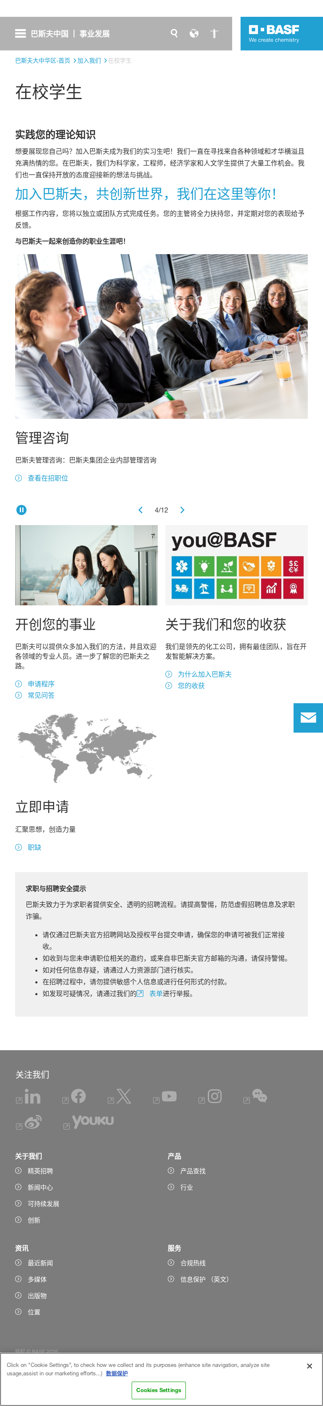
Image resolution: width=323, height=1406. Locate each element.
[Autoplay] (21, 510)
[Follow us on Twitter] (119, 1101)
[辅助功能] (214, 33)
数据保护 (117, 1373)
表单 (156, 993)
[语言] (194, 33)
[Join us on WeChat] (255, 1101)
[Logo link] (274, 33)
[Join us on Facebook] (74, 1101)
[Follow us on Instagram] (210, 1101)
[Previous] (140, 510)
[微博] (29, 1127)
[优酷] (88, 1127)
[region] (161, 1379)
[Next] (182, 510)
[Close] (309, 1366)
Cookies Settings (158, 1390)
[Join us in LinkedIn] (28, 1101)
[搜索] (174, 33)
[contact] (308, 718)
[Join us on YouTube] (165, 1101)
